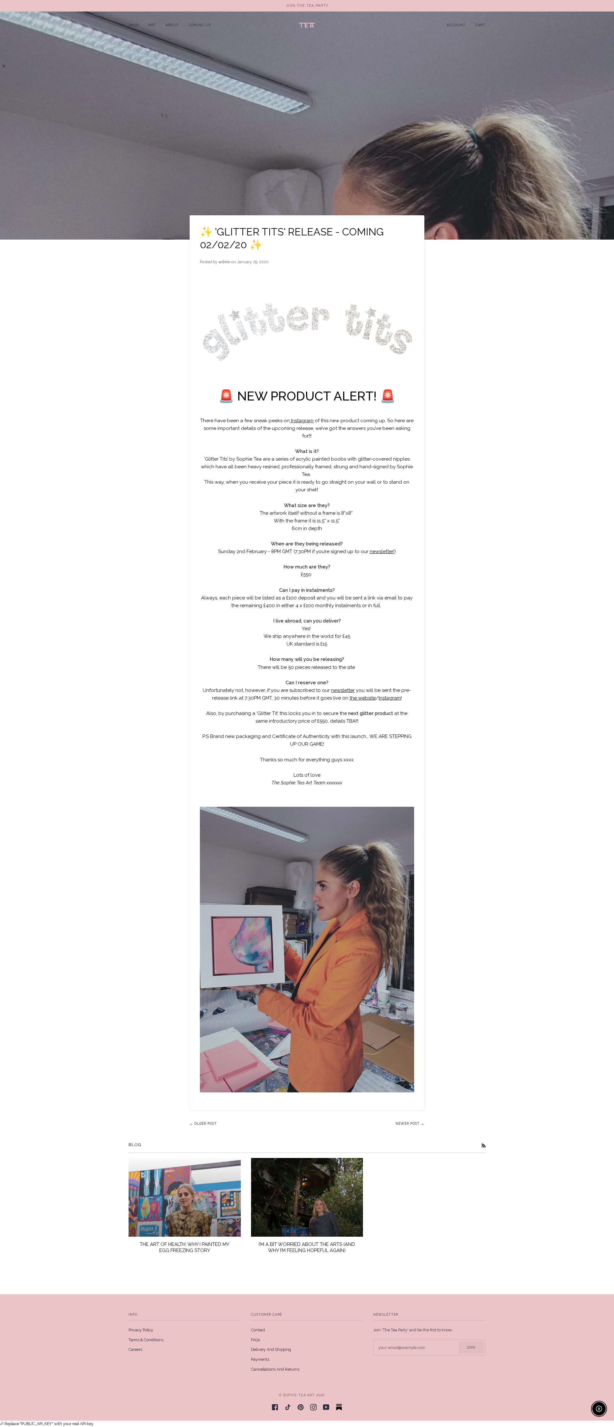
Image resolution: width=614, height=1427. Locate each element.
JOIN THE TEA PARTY (307, 6)
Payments (260, 1359)
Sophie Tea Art (299, 1395)
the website (363, 698)
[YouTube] (326, 1407)
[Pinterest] (300, 1407)
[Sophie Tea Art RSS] (483, 1145)
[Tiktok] (288, 1407)
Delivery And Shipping (271, 1349)
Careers (135, 1349)
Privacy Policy (141, 1330)
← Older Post (203, 1123)
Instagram (301, 421)
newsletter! (382, 551)
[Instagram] (313, 1407)
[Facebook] (275, 1407)
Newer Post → (410, 1123)
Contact (258, 1330)
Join (471, 1347)
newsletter (343, 690)
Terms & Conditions (146, 1339)
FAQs (255, 1339)
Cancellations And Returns (275, 1369)
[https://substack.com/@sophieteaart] (339, 1407)
